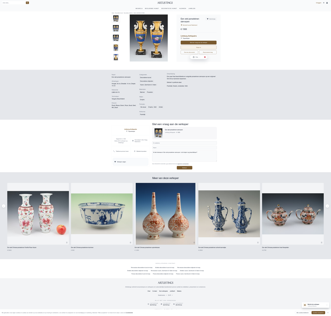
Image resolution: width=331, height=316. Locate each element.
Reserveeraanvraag (208, 52)
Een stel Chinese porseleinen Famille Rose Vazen (21, 247)
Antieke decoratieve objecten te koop (137, 270)
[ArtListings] (165, 283)
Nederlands (161, 295)
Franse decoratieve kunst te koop (140, 274)
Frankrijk (142, 114)
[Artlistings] (165, 3)
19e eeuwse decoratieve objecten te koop (188, 267)
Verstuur (184, 168)
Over (149, 291)
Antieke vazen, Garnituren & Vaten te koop (192, 270)
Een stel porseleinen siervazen (174, 130)
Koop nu (198, 47)
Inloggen (318, 3)
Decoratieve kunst (119, 13)
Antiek (161, 107)
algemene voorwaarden (183, 163)
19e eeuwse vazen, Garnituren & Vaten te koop (164, 270)
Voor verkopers (163, 291)
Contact (154, 291)
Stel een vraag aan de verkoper (198, 42)
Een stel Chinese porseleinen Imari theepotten (275, 247)
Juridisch (172, 291)
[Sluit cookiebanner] (328, 312)
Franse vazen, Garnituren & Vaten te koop (188, 274)
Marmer (142, 92)
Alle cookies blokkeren (303, 312)
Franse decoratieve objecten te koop (163, 274)
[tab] (116, 19)
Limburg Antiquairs (189, 36)
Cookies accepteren (318, 312)
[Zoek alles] (27, 3)
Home (113, 13)
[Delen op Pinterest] (205, 57)
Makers (179, 291)
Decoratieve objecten (128, 13)
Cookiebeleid (129, 312)
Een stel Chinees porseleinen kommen (82, 247)
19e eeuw (143, 107)
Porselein (150, 92)
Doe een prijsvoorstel (189, 52)
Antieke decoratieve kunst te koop (164, 267)
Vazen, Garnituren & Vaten (148, 85)
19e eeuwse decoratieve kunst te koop (141, 267)
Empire (142, 100)
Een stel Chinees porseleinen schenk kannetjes (212, 247)
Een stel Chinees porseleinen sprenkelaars (147, 247)
